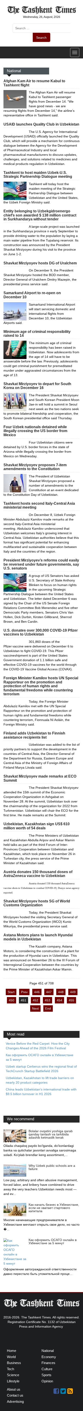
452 (35, 1000)
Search (41, 37)
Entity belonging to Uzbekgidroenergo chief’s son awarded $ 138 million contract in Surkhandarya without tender (39, 215)
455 (71, 1000)
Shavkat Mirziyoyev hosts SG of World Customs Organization (36, 903)
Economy (49, 1357)
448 (61, 992)
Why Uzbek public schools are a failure (52, 1167)
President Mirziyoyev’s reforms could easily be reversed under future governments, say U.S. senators (41, 564)
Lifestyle (13, 1381)
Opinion (47, 1381)
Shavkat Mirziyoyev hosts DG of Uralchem (40, 263)
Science (13, 1375)
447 (49, 992)
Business (14, 1363)
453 (47, 1000)
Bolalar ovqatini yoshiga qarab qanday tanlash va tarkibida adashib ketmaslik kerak (51, 1134)
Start (11, 992)
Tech (10, 1369)
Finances (48, 1363)
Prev (24, 992)
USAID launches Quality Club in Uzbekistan (41, 124)
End (48, 1008)
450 (11, 1000)
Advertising (15, 1401)
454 (59, 1000)
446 (37, 992)
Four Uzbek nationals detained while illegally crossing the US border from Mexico (35, 431)
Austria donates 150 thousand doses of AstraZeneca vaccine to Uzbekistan (37, 874)
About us (13, 1389)
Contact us (15, 1395)
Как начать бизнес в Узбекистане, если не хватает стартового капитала (54, 1208)
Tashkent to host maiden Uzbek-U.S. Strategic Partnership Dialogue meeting (37, 175)
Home (11, 1351)
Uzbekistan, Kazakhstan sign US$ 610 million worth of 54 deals (36, 826)
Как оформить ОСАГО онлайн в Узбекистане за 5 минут (53, 1241)
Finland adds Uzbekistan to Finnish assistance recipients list (34, 735)
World (11, 1357)
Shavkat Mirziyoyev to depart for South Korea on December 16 (37, 386)
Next (35, 1008)
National (48, 1351)
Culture (47, 1369)
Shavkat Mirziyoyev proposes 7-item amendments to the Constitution (35, 467)
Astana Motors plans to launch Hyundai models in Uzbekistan (38, 937)
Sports (46, 1375)
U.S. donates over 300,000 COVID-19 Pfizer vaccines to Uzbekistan (40, 632)
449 (73, 992)
